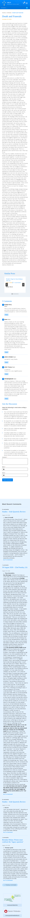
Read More (9, 287)
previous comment (11, 885)
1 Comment (17, 282)
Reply (6, 314)
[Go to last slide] (7, 284)
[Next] (23, 284)
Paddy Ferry (8, 304)
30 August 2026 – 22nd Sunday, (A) (14, 567)
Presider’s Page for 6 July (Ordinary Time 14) (14, 279)
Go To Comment (8, 559)
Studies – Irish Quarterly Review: (14, 512)
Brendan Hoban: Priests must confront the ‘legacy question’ (13, 841)
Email (3, 472)
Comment (4, 457)
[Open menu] (26, 3)
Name (4, 466)
